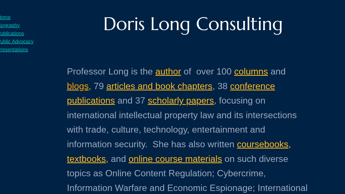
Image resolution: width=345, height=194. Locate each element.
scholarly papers (181, 100)
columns (251, 71)
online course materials (175, 159)
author (168, 71)
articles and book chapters (159, 86)
